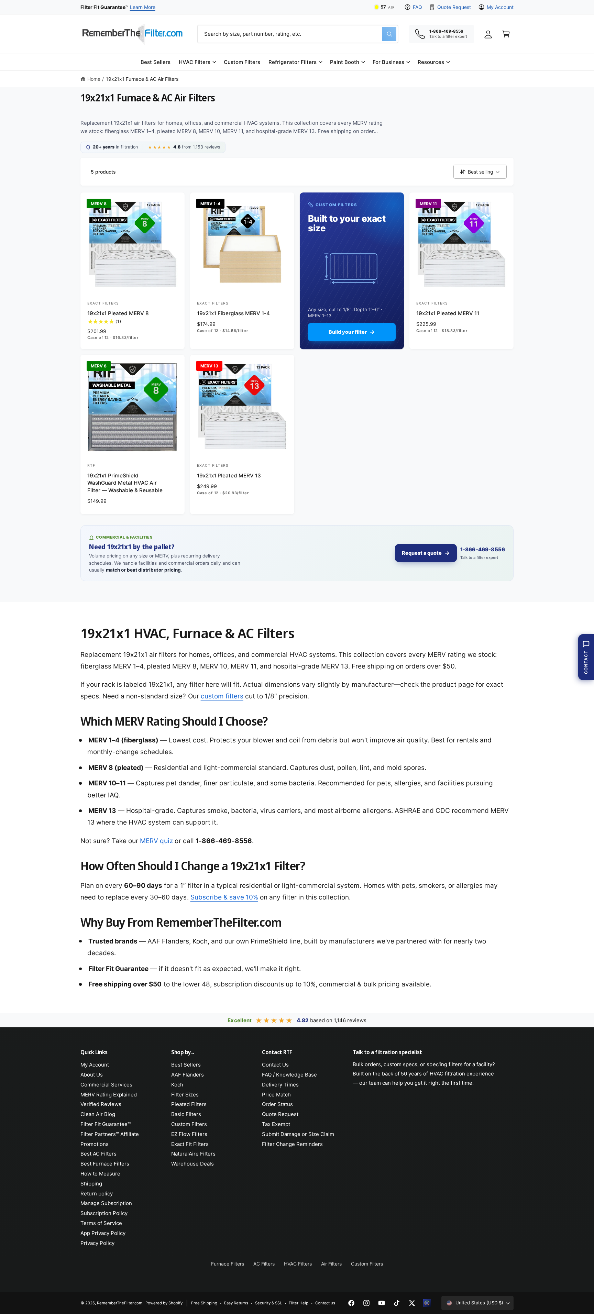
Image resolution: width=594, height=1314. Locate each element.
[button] (197, 62)
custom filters (222, 696)
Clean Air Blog (97, 1114)
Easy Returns (236, 1303)
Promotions (94, 1144)
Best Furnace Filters (104, 1163)
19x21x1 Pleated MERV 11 (447, 313)
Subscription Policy (104, 1213)
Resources (431, 62)
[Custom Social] (426, 1303)
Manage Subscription (106, 1203)
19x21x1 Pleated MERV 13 (229, 475)
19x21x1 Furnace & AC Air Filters (142, 79)
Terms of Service (101, 1223)
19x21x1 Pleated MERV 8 (118, 313)
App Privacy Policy (102, 1233)
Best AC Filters (98, 1153)
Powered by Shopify (164, 1303)
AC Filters (264, 1264)
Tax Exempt (276, 1124)
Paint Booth (344, 62)
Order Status (277, 1104)
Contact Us (275, 1064)
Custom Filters (189, 1124)
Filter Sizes (185, 1094)
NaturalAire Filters (193, 1153)
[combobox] (297, 34)
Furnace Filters (227, 1264)
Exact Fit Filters (190, 1144)
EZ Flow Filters (189, 1134)
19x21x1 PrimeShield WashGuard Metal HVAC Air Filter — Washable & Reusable (125, 483)
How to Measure (100, 1173)
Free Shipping (204, 1303)
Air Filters (331, 1264)
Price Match (276, 1094)
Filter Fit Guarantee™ (105, 1124)
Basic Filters (186, 1114)
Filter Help (298, 1303)
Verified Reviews (100, 1104)
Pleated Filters (189, 1104)
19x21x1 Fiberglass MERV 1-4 (233, 313)
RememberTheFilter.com (119, 1303)
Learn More (142, 7)
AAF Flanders (187, 1074)
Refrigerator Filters (292, 62)
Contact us (325, 1303)
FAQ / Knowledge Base (289, 1074)
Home (93, 79)
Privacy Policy (97, 1243)
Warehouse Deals (192, 1163)
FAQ (417, 7)
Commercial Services (106, 1084)
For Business (388, 62)
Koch (177, 1084)
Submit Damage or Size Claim (298, 1134)
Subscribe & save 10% (224, 897)
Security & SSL (268, 1303)
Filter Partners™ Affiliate (109, 1134)
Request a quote (422, 553)
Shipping (91, 1183)
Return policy (96, 1193)
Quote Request (454, 7)
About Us (91, 1074)
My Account (500, 7)
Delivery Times (280, 1084)
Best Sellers (186, 1064)
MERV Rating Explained (108, 1094)
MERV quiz (156, 841)
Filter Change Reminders (292, 1144)
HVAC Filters (194, 62)
